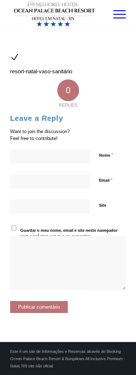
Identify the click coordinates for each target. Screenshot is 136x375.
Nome (106, 155)
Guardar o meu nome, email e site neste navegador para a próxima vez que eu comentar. (69, 233)
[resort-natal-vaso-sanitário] (14, 59)
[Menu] (116, 14)
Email (105, 180)
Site (102, 205)
